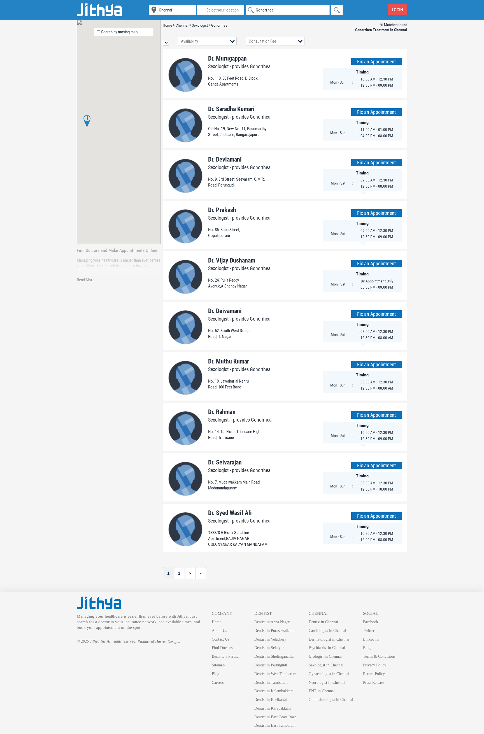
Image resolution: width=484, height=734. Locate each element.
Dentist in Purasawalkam (274, 631)
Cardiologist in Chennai (327, 631)
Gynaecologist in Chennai (329, 674)
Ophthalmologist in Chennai (331, 700)
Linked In (371, 639)
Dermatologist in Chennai (329, 639)
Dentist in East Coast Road (275, 717)
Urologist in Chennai (325, 656)
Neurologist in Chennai (327, 682)
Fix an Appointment (376, 62)
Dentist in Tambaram (271, 682)
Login (397, 9)
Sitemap (218, 665)
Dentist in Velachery (270, 639)
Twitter (368, 631)
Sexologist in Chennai (326, 665)
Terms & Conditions (379, 656)
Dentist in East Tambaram (274, 725)
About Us (219, 631)
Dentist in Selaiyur (269, 648)
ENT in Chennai (322, 691)
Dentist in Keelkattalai (272, 700)
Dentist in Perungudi (270, 665)
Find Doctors (222, 648)
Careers (218, 682)
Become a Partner (226, 656)
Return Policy (374, 674)
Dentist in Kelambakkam (274, 691)
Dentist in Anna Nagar (272, 622)
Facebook (370, 622)
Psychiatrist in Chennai (327, 648)
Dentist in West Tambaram (275, 674)
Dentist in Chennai (323, 622)
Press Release (373, 682)
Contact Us (220, 639)
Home (216, 622)
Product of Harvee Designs (159, 641)
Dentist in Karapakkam (272, 708)
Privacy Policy (374, 665)
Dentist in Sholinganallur (274, 656)
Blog (215, 674)
